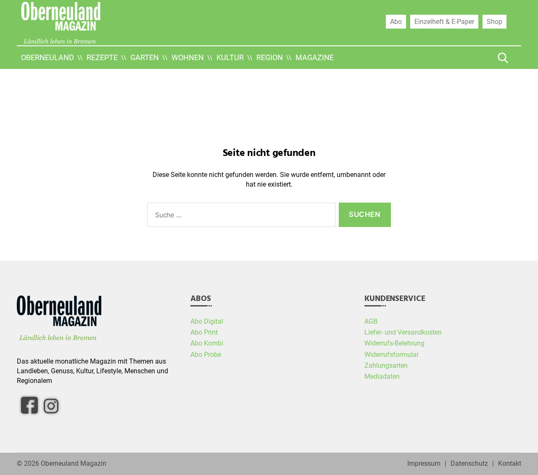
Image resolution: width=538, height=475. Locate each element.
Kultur (230, 57)
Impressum (423, 463)
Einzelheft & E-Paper (444, 21)
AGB (370, 321)
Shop (494, 21)
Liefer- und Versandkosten (403, 332)
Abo (396, 21)
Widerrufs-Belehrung (394, 343)
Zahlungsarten (386, 365)
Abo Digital (206, 321)
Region (269, 57)
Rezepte (102, 57)
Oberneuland (47, 57)
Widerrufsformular (391, 355)
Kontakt (509, 463)
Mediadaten (382, 376)
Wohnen (187, 57)
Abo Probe (205, 355)
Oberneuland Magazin (73, 463)
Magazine (314, 57)
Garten (144, 57)
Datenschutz (469, 463)
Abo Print (204, 332)
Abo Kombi (206, 343)
